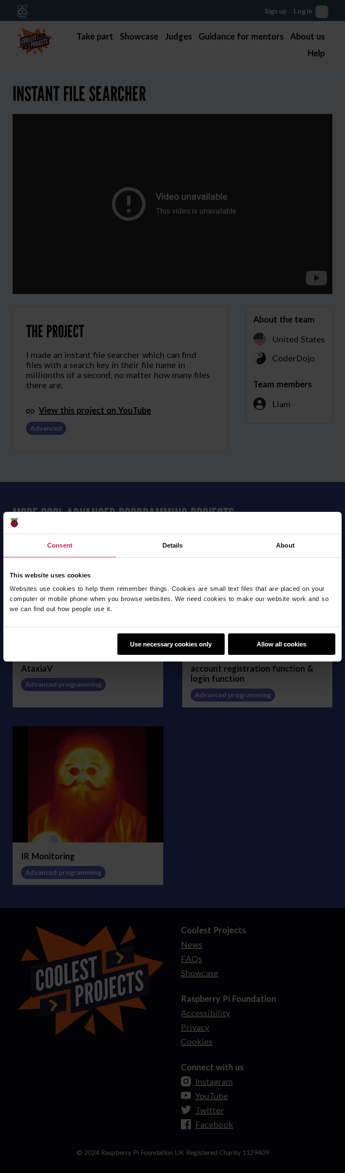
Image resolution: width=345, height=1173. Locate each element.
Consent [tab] (59, 545)
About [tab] (285, 545)
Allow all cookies (281, 644)
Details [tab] (172, 545)
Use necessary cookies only (171, 644)
